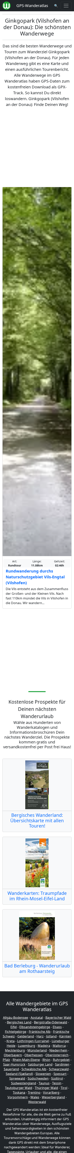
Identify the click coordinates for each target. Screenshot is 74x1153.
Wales (34, 1097)
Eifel (13, 1027)
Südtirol (57, 1078)
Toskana (19, 1092)
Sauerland (11, 1069)
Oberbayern (13, 1055)
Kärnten (65, 1036)
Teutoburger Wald (18, 1088)
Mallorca (59, 1046)
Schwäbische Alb (34, 1069)
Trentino (34, 1092)
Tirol (64, 1088)
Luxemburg (26, 1046)
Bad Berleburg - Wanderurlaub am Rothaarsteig (37, 968)
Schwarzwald (59, 1069)
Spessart (60, 1074)
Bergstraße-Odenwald (50, 1022)
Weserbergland (53, 1097)
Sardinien (62, 1064)
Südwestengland (23, 1083)
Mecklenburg (15, 1050)
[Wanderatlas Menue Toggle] (66, 6)
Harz (40, 1036)
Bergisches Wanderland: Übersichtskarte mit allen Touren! (37, 820)
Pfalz (6, 1060)
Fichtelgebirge (15, 1031)
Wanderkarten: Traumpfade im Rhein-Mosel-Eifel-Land (37, 896)
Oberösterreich (56, 1055)
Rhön (46, 1060)
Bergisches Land (19, 1022)
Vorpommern (17, 1097)
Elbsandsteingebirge (34, 1027)
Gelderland (25, 1036)
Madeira (44, 1046)
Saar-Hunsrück (14, 1064)
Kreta (11, 1041)
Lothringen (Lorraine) (33, 1041)
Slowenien (43, 1074)
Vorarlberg (51, 1092)
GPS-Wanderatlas (32, 5)
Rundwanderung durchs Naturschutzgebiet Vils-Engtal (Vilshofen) (35, 576)
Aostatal (37, 1017)
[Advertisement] (37, 147)
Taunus (44, 1083)
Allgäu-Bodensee (15, 1017)
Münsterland (37, 1050)
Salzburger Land (40, 1064)
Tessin (56, 1083)
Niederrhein (58, 1050)
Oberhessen (33, 1055)
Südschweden (38, 1078)
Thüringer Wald (46, 1088)
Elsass (57, 1027)
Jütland (51, 1036)
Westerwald (37, 1102)
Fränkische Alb (40, 1031)
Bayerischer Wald (58, 1017)
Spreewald (17, 1078)
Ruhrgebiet (61, 1060)
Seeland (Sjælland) (19, 1074)
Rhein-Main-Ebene (26, 1060)
